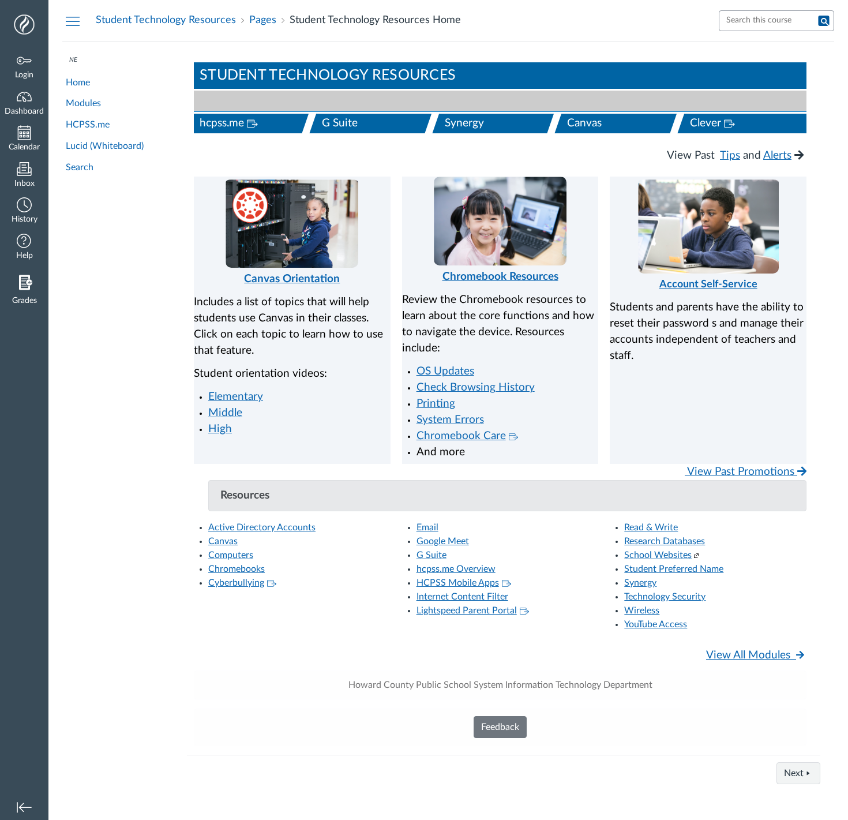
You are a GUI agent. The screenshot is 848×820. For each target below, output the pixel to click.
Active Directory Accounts (262, 527)
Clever (748, 123)
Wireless (641, 610)
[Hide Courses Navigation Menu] (72, 20)
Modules (83, 103)
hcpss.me (258, 123)
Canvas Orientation (292, 279)
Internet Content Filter (462, 596)
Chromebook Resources (500, 276)
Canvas (584, 123)
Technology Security (665, 596)
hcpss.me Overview (456, 569)
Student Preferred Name (673, 569)
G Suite (340, 123)
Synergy (464, 123)
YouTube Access (655, 624)
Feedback (500, 727)
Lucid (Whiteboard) (105, 146)
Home (78, 82)
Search (79, 167)
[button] (24, 211)
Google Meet (443, 541)
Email (427, 527)
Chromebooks (236, 569)
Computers (230, 555)
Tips (730, 155)
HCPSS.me (88, 124)
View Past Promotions (741, 471)
